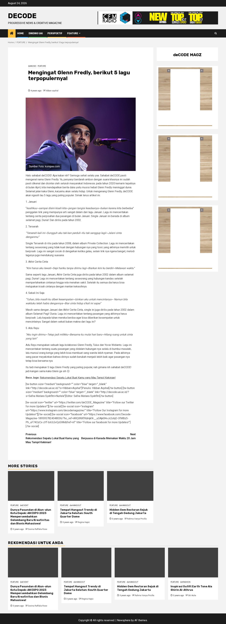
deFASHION (185, 582)
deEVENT (24, 505)
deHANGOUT (75, 505)
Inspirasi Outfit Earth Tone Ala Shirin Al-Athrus (191, 588)
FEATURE (72, 33)
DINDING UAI (36, 33)
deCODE (22, 16)
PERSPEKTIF (54, 33)
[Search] (216, 33)
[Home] (12, 33)
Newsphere (123, 620)
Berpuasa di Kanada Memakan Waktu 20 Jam (108, 436)
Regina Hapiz (84, 522)
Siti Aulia (192, 595)
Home (20, 33)
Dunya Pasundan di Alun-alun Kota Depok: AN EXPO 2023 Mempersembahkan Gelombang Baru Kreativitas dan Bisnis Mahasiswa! (30, 516)
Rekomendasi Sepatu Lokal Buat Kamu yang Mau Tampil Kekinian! (78, 377)
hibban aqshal (52, 91)
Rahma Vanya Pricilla (137, 519)
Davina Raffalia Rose (37, 529)
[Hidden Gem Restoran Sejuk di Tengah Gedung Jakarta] (130, 486)
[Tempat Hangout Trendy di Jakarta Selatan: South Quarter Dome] (81, 486)
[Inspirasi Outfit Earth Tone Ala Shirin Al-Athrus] (193, 562)
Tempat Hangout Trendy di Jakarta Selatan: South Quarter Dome (78, 513)
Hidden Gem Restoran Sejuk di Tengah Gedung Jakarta (129, 511)
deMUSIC (32, 66)
